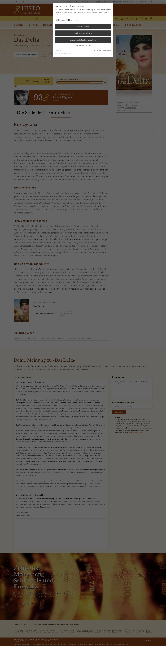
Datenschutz (107, 51)
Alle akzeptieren (83, 26)
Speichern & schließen (83, 33)
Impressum (97, 51)
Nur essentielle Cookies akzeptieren (83, 40)
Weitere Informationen (83, 45)
